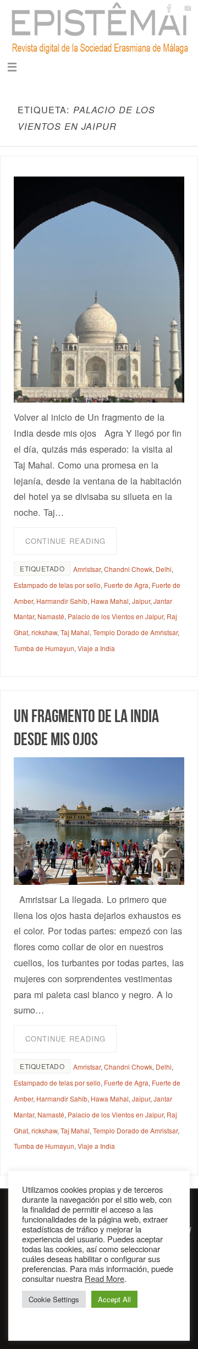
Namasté (50, 616)
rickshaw (44, 632)
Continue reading (65, 541)
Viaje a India (96, 648)
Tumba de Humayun (44, 648)
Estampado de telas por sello (57, 585)
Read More (104, 1278)
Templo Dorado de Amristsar (135, 632)
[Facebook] (169, 7)
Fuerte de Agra (126, 585)
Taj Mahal (75, 632)
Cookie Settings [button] (54, 1299)
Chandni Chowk (128, 569)
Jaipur (141, 600)
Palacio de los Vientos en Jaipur (115, 616)
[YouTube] (187, 7)
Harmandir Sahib (61, 600)
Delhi (164, 569)
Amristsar (87, 569)
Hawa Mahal (110, 600)
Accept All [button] (114, 1299)
